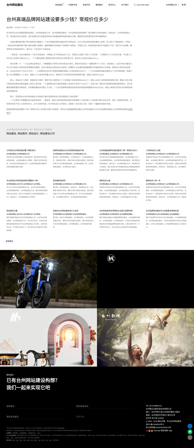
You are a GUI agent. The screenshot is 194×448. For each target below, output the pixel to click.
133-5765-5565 (143, 5)
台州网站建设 (14, 4)
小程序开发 (72, 5)
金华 (17, 440)
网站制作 (22, 133)
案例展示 (99, 5)
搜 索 (184, 5)
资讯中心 (112, 5)
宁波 (39, 440)
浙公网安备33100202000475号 (158, 427)
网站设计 (34, 133)
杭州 (32, 440)
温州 (28, 440)
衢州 (35, 440)
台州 (46, 440)
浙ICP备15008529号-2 (155, 424)
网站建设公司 (47, 133)
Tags (170, 431)
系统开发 (86, 5)
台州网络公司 (171, 5)
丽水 (24, 440)
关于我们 (125, 5)
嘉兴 (21, 440)
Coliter (38, 433)
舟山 (50, 440)
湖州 (14, 440)
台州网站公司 (31, 433)
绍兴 (43, 440)
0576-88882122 (155, 406)
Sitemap (156, 431)
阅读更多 (9, 241)
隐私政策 (61, 428)
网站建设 (59, 5)
